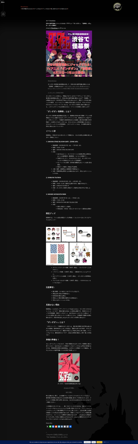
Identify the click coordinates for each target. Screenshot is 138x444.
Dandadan (53, 437)
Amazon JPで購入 (69, 388)
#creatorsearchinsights (82, 88)
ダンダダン (64, 437)
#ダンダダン (68, 86)
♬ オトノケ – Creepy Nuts (55, 92)
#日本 (72, 88)
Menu (2, 2)
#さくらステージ (58, 88)
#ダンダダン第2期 (78, 86)
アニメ (58, 437)
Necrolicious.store (60, 408)
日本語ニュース (63, 435)
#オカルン (87, 86)
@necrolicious (52, 81)
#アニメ (50, 88)
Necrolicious (24, 7)
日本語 (55, 435)
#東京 (69, 88)
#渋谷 (65, 88)
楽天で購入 (69, 392)
